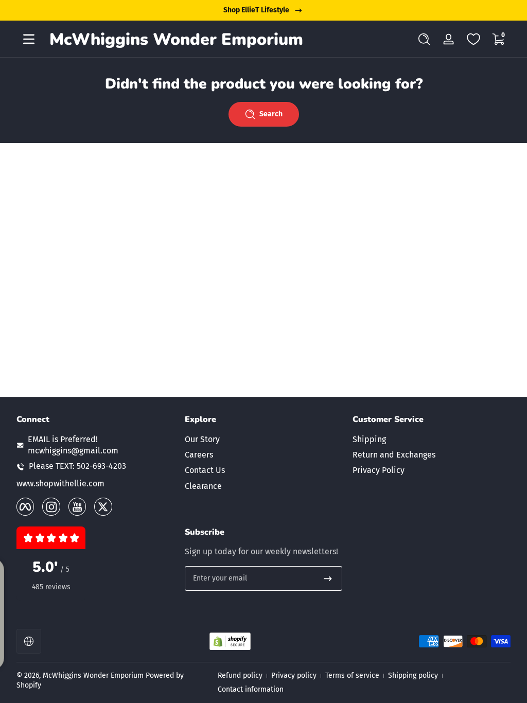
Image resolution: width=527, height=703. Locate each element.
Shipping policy (413, 675)
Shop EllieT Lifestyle (256, 10)
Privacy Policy (379, 470)
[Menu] (28, 39)
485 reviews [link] (51, 587)
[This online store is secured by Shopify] (230, 641)
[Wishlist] (473, 39)
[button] (424, 39)
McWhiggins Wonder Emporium (94, 675)
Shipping (369, 439)
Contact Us (205, 470)
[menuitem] (264, 439)
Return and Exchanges (394, 455)
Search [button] (271, 114)
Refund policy (240, 675)
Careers (199, 455)
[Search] (424, 39)
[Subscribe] (327, 578)
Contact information (251, 689)
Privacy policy (294, 675)
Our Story (202, 439)
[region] (263, 10)
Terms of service (352, 675)
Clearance (203, 486)
